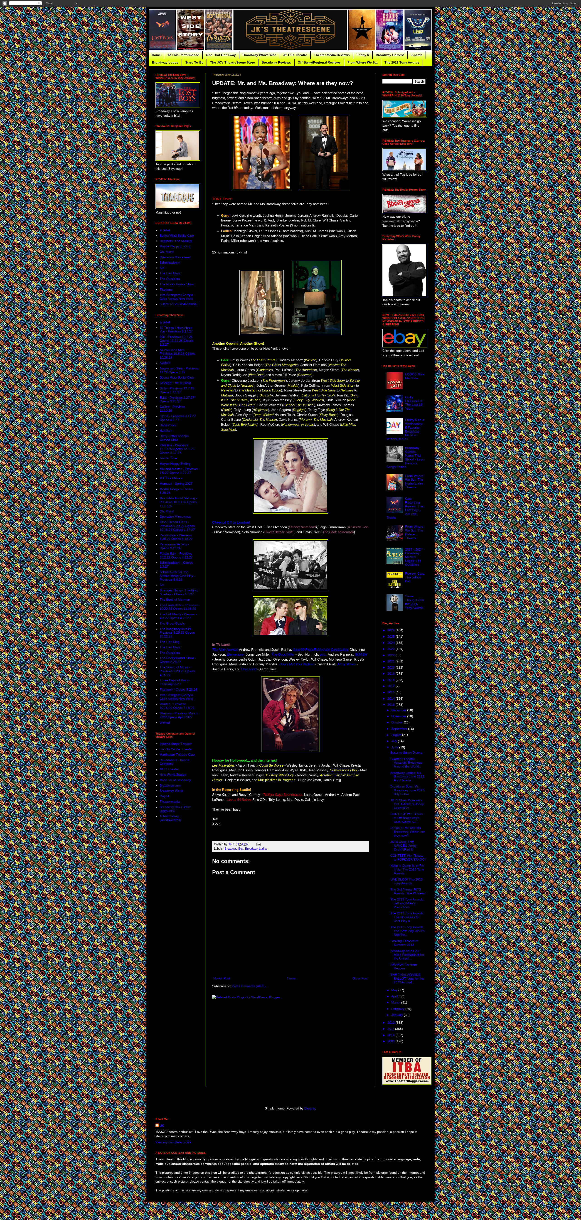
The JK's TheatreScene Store (232, 62)
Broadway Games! (390, 55)
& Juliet (165, 230)
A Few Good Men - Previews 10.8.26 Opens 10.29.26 (177, 353)
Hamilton (166, 430)
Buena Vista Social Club (177, 235)
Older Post (360, 978)
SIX (162, 268)
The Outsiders (170, 278)
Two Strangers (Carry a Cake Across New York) (176, 296)
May (394, 990)
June (395, 747)
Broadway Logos (165, 62)
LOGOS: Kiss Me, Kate (414, 376)
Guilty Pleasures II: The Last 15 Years (414, 402)
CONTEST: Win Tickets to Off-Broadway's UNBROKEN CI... (406, 818)
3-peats (416, 55)
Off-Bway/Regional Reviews (319, 62)
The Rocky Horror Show (177, 284)
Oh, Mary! (167, 251)
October (397, 722)
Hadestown (168, 425)
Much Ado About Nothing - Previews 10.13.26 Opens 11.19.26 (178, 502)
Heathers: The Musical (176, 241)
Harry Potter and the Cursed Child (174, 438)
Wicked (165, 722)
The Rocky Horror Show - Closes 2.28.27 (178, 660)
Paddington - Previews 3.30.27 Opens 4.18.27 (176, 537)
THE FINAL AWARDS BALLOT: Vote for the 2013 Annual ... (407, 978)
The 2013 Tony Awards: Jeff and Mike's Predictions (407, 903)
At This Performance (183, 55)
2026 (391, 630)
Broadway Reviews (276, 62)
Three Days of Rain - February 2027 (175, 682)
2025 (391, 636)
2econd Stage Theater (176, 743)
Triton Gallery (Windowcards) (170, 818)
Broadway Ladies (256, 848)
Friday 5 (363, 55)
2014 (391, 698)
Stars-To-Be (194, 62)
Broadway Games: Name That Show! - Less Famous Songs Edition (405, 457)
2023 (391, 649)
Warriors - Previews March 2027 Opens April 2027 (178, 715)
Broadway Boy (233, 848)
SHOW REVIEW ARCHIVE (178, 304)
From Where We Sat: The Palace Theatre (414, 532)
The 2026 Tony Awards (401, 62)
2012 (391, 1022)
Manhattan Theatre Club (177, 754)
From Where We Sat (362, 62)
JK (162, 1125)
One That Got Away (221, 55)
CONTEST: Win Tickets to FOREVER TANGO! (408, 857)
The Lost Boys (170, 273)
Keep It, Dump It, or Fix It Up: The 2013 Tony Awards (407, 869)
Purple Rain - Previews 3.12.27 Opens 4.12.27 (176, 555)
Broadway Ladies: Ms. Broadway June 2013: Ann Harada (407, 776)
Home (156, 55)
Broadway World (171, 790)
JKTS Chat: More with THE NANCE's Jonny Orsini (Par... (407, 804)
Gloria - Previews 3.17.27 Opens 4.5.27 (178, 418)
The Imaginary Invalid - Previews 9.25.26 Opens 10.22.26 (177, 632)
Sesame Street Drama (406, 752)
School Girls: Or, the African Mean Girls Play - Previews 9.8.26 (177, 575)
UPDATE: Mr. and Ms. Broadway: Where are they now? (407, 831)
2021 (391, 661)
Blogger (309, 1108)
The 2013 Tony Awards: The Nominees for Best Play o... (407, 917)
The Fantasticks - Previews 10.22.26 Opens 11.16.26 (179, 607)
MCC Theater (169, 769)
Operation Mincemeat (175, 257)
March (396, 1002)
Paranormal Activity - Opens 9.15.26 (174, 546)
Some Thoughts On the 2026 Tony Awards (414, 601)
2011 (391, 1029)
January (397, 1015)
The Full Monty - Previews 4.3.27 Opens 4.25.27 (178, 616)
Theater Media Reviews (332, 55)
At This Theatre (295, 55)
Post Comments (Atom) (249, 986)
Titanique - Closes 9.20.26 (178, 689)
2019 (391, 673)
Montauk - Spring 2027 (176, 483)
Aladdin (165, 363)
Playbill (165, 796)
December (399, 710)
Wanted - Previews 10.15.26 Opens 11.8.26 (177, 706)
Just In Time (168, 458)
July (394, 741)
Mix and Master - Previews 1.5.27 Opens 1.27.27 (179, 471)
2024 (391, 642)
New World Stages (173, 774)
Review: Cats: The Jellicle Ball (415, 577)
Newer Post (221, 978)
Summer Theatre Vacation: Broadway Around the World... (406, 762)
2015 (391, 692)
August (396, 735)
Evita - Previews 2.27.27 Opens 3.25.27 (177, 399)
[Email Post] (258, 844)
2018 (391, 680)
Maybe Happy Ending (175, 246)
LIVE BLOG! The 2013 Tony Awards (406, 881)
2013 (391, 704)
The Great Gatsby (172, 623)
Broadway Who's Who (259, 55)
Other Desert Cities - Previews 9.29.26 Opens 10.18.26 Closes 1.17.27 (177, 525)
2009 (391, 1041)
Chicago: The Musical (175, 383)
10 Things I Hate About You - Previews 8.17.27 (176, 329)
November (399, 716)
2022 (391, 655)
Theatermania (170, 801)
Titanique (166, 289)
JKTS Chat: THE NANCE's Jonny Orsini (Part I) (403, 845)
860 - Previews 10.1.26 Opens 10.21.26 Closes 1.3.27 (176, 340)
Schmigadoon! (170, 262)
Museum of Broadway (175, 780)
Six (162, 585)
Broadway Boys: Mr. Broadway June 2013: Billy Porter (407, 790)
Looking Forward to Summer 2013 (404, 943)
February (398, 1009)
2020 (391, 667)
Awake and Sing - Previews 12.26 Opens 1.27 (179, 370)
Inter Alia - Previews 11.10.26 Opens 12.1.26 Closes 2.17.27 (177, 449)
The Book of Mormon (175, 599)
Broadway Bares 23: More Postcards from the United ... (407, 954)
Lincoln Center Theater (176, 749)
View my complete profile (173, 1142)
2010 (391, 1035)
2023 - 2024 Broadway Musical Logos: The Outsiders (414, 557)
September (399, 729)
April (395, 996)
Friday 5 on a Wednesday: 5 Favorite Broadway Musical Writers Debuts (405, 429)
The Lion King (170, 642)
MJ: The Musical (171, 478)
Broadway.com (170, 785)
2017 (391, 686)
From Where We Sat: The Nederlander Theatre (414, 481)
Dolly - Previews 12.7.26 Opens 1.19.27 (177, 390)
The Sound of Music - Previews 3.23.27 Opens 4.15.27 (177, 671)
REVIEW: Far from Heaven (403, 966)
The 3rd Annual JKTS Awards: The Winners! (408, 891)
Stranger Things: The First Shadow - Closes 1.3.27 (178, 592)
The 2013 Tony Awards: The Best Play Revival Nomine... (407, 931)
